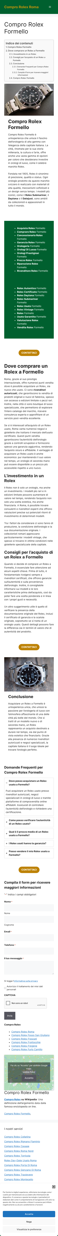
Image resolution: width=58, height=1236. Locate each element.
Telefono (9, 945)
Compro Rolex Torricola (17, 1155)
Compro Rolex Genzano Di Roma (22, 1170)
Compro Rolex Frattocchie (26, 1042)
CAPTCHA (9, 995)
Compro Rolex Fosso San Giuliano (30, 1035)
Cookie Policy (29, 1072)
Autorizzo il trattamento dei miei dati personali (25, 988)
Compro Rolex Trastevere (18, 1174)
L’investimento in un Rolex (24, 54)
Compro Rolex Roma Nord (19, 1151)
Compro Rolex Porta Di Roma (20, 1165)
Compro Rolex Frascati (24, 1038)
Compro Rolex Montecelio (18, 1179)
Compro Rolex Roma (21, 7)
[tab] (29, 797)
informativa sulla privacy (26, 981)
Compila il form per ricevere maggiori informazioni (33, 73)
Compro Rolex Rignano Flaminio (22, 1141)
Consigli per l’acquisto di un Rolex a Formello (29, 58)
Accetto (29, 1078)
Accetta (29, 1214)
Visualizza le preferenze (29, 1229)
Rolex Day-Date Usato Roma (20, 1160)
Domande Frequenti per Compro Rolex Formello (33, 68)
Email (8, 931)
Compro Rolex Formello (19, 47)
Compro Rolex (12, 1099)
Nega (29, 1221)
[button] (53, 1186)
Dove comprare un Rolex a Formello (26, 50)
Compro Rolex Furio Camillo (26, 1049)
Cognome (9, 924)
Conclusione (18, 63)
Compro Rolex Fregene (24, 1046)
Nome (7, 913)
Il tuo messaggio (14, 958)
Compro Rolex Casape (16, 1146)
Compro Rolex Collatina (17, 1136)
